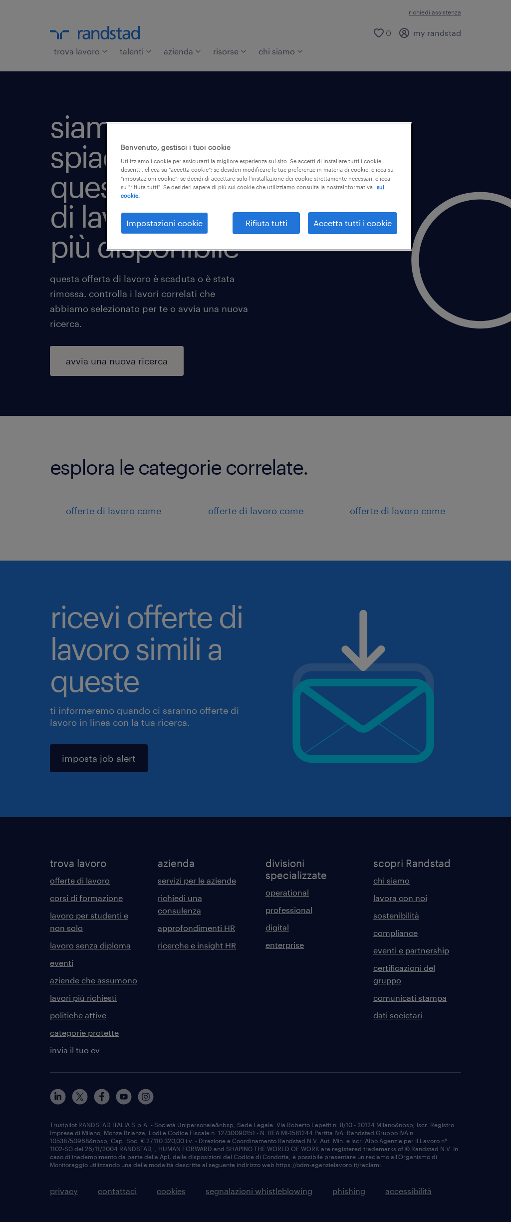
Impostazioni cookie (164, 223)
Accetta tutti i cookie (352, 223)
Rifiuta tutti (266, 223)
